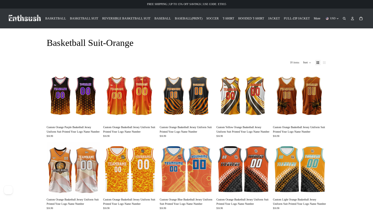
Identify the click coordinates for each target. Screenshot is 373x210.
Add (97, 117)
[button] (307, 62)
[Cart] (361, 18)
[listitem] (317, 18)
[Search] (344, 18)
